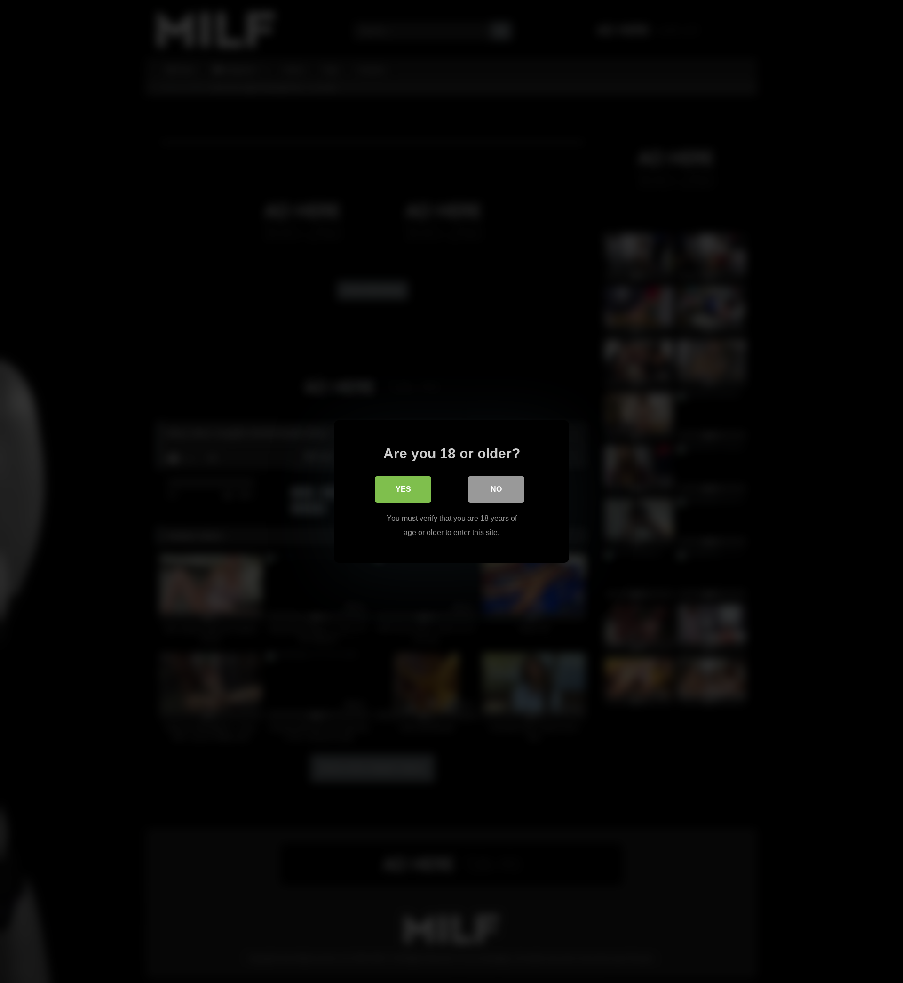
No (496, 489)
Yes (403, 489)
